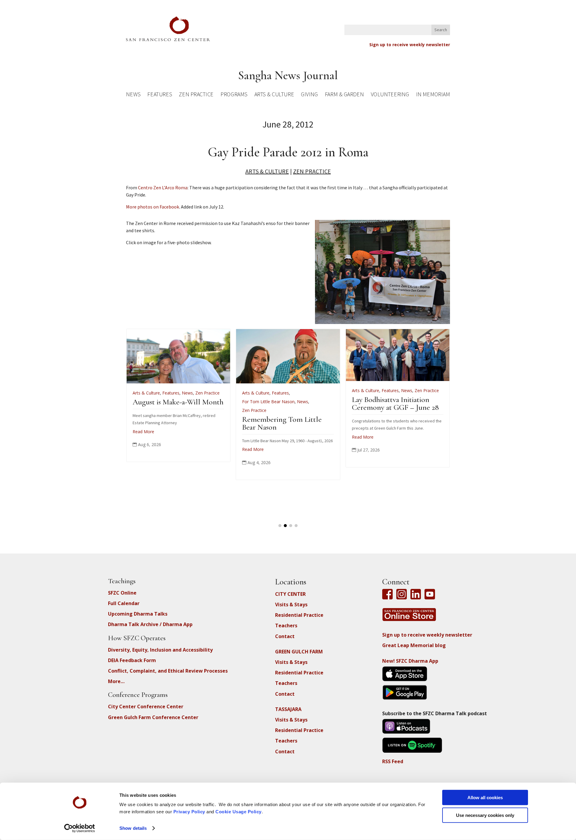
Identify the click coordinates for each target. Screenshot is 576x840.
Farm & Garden (344, 95)
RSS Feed (392, 761)
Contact (285, 636)
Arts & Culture (274, 95)
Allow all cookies (485, 797)
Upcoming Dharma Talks (137, 613)
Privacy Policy (189, 811)
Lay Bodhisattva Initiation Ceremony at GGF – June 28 (330, 403)
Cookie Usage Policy (238, 811)
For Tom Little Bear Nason (203, 401)
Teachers (286, 625)
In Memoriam (433, 95)
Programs (233, 95)
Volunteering (390, 95)
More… (116, 681)
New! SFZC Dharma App (410, 661)
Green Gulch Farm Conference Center (153, 717)
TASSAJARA (288, 709)
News (133, 95)
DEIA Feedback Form (132, 660)
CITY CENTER (290, 594)
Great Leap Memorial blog (414, 645)
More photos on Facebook (152, 207)
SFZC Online (122, 593)
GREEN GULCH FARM (299, 651)
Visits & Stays (291, 604)
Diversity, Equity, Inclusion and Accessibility (160, 649)
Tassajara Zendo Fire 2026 (435, 401)
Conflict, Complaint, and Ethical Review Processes (168, 671)
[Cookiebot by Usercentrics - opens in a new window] (79, 828)
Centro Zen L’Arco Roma (163, 187)
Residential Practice (299, 615)
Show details (133, 828)
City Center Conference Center (145, 706)
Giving (309, 95)
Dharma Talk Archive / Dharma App (150, 624)
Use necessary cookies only (485, 815)
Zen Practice (196, 95)
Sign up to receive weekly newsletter (409, 44)
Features (159, 95)
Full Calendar (124, 603)
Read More (188, 449)
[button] (279, 525)
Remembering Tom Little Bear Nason (217, 423)
